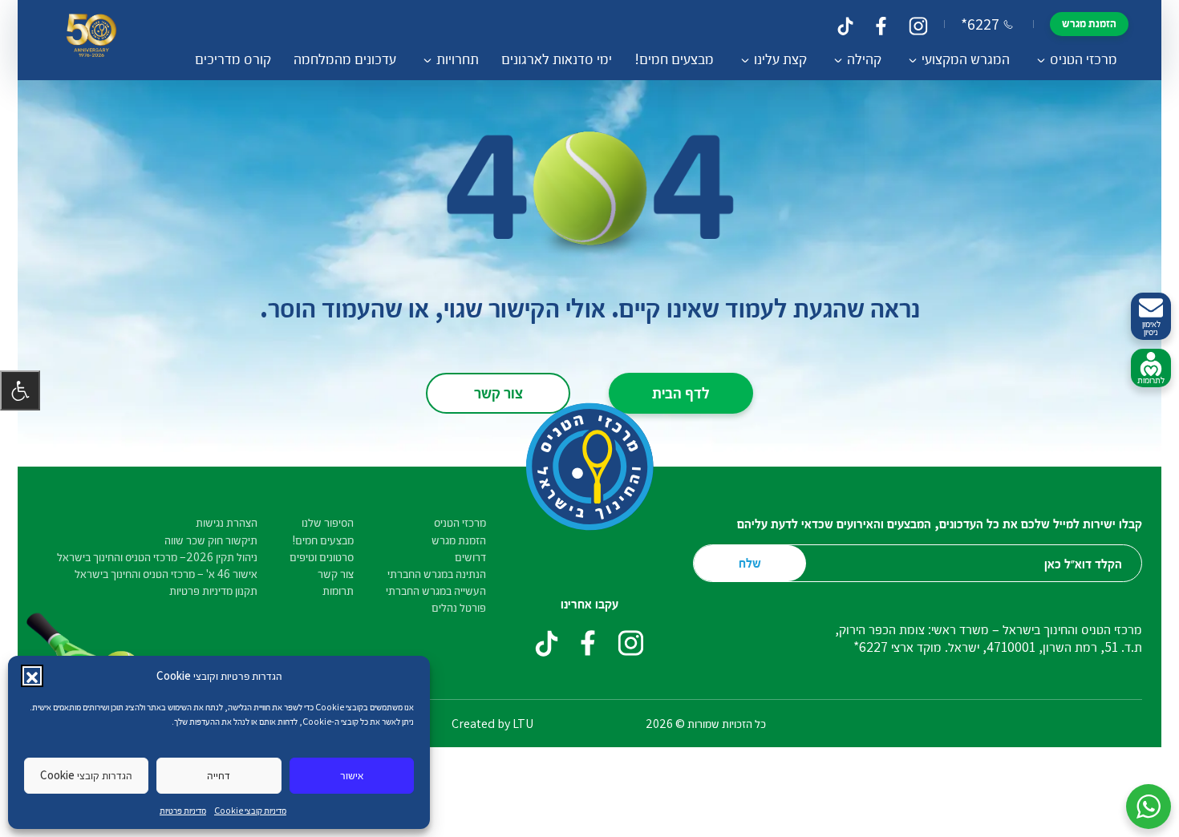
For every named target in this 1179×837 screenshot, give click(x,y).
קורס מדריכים (233, 58)
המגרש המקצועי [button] (966, 58)
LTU (523, 723)
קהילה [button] (864, 58)
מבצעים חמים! (674, 58)
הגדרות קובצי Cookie (86, 774)
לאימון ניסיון (1151, 327)
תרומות (338, 590)
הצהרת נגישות (226, 522)
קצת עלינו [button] (780, 58)
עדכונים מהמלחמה (345, 58)
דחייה (218, 774)
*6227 (980, 24)
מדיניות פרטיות (183, 810)
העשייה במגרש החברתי (436, 590)
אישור (351, 774)
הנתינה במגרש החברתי (436, 573)
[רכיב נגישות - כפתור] (20, 390)
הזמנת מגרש (1089, 22)
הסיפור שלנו (328, 522)
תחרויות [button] (457, 58)
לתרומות (1151, 380)
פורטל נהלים (458, 607)
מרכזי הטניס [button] (1083, 58)
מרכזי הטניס (460, 522)
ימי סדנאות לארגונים (556, 58)
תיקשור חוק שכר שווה (210, 540)
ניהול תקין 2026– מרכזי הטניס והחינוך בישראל (157, 556)
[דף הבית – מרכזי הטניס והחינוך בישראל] (91, 40)
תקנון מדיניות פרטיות (213, 590)
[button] (32, 676)
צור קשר (498, 392)
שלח (750, 562)
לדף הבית (681, 392)
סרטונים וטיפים (322, 556)
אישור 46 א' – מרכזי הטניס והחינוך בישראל (166, 573)
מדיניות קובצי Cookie (250, 810)
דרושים (470, 556)
